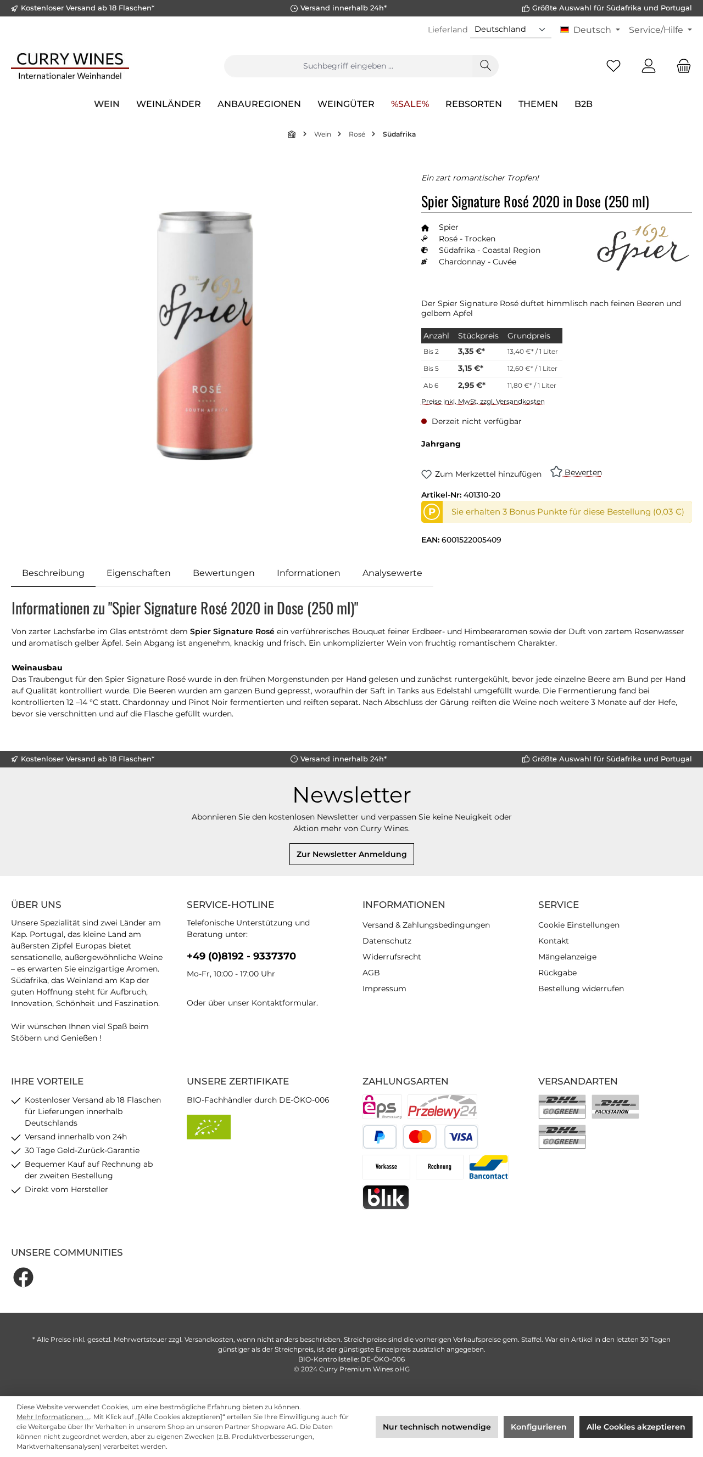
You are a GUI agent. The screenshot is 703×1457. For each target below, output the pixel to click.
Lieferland (448, 30)
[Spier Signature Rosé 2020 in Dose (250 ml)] (205, 335)
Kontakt (553, 941)
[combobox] (348, 66)
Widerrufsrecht (391, 957)
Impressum (384, 988)
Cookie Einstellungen (579, 925)
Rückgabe (557, 973)
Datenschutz (386, 941)
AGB (371, 973)
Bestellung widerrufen (581, 988)
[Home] (292, 134)
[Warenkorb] (680, 66)
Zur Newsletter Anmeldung (352, 854)
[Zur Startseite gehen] (70, 66)
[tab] (53, 573)
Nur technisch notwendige (437, 1427)
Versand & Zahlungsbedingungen (426, 925)
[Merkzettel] (613, 66)
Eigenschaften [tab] (139, 573)
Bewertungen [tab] (224, 573)
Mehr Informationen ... (53, 1417)
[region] (205, 335)
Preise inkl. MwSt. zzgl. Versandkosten (483, 401)
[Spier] (642, 247)
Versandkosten (209, 1339)
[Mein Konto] (648, 66)
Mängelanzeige (567, 957)
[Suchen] (485, 66)
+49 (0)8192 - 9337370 (241, 956)
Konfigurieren (539, 1427)
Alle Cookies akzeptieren (636, 1427)
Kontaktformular (284, 1003)
